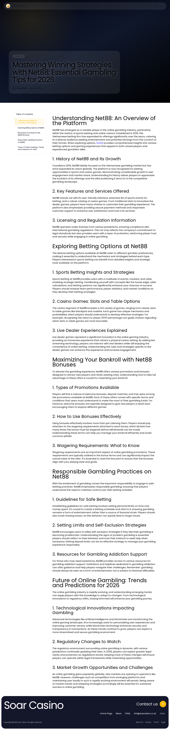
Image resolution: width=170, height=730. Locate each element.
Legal (163, 722)
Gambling (18, 56)
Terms (156, 722)
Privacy (148, 722)
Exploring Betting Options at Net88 (31, 128)
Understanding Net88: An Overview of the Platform (27, 122)
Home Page (106, 713)
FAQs (127, 713)
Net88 (99, 143)
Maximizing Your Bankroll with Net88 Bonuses (29, 134)
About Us (139, 722)
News (118, 713)
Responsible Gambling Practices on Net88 (30, 141)
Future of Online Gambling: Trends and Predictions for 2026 (31, 148)
